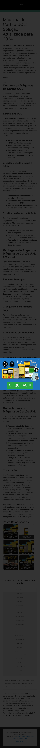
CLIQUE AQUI (20, 385)
